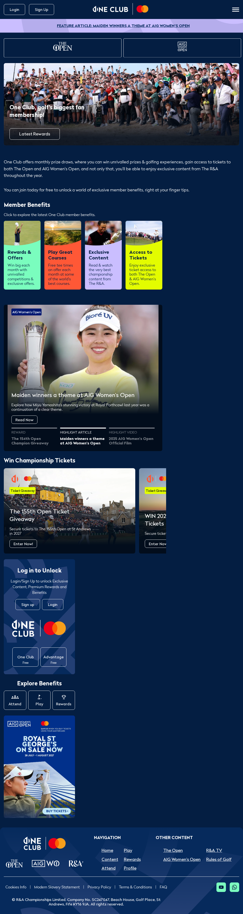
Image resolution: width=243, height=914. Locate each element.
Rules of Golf (219, 859)
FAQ (163, 887)
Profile (130, 868)
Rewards (63, 704)
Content (110, 859)
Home (107, 850)
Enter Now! (23, 543)
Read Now (24, 419)
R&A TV (214, 850)
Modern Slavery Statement (57, 887)
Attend (15, 704)
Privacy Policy (99, 887)
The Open (173, 850)
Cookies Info (15, 887)
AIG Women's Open (182, 859)
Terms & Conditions (135, 887)
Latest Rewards (34, 133)
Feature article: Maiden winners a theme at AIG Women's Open (123, 25)
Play (39, 704)
